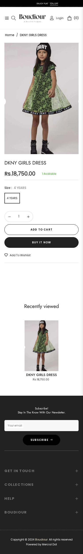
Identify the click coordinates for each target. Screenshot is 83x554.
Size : (15, 188)
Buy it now (41, 242)
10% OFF (50, 3)
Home (9, 35)
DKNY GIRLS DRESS (41, 374)
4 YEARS (12, 198)
